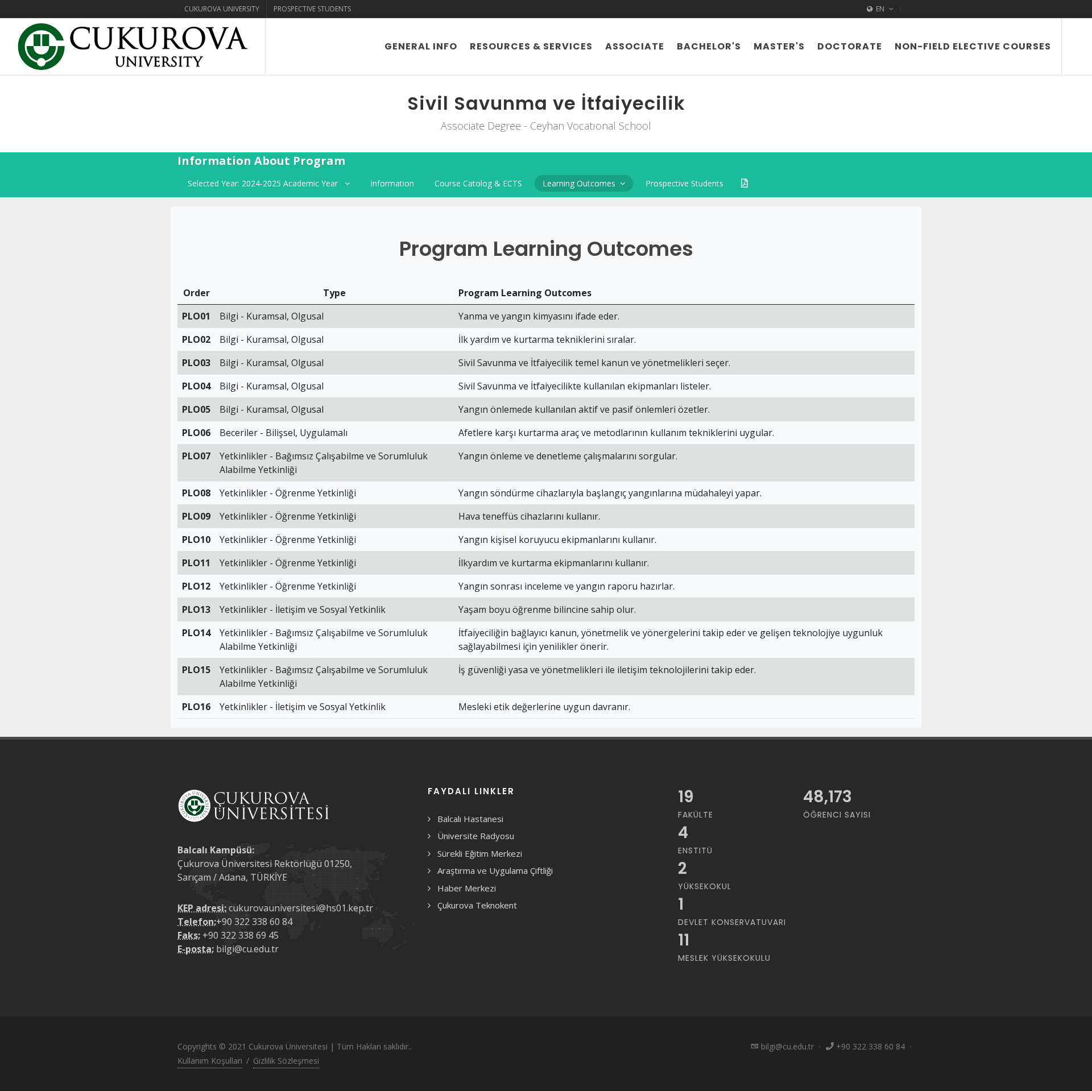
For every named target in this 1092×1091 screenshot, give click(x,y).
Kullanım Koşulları (209, 1060)
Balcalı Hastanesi (470, 818)
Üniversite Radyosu (475, 835)
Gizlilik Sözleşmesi (286, 1060)
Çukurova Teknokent (477, 905)
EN (880, 9)
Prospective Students (312, 9)
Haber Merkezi (466, 888)
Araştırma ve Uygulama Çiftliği (495, 870)
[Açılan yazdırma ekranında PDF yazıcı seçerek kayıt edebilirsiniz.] (744, 183)
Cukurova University (221, 9)
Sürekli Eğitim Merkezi (479, 853)
